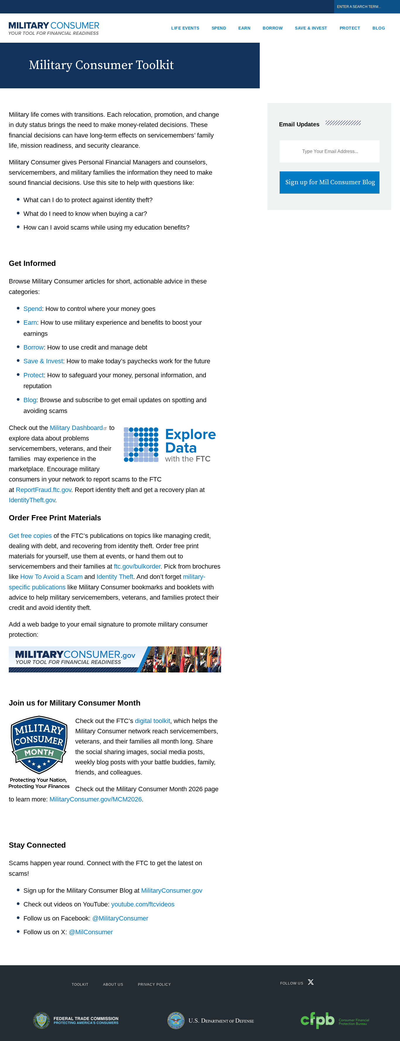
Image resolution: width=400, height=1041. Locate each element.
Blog (378, 28)
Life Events (185, 28)
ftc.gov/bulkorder (137, 566)
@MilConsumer (91, 932)
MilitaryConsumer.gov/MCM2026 (95, 799)
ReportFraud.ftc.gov (43, 489)
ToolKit (80, 985)
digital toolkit (152, 721)
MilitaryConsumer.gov (171, 890)
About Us (113, 985)
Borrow (273, 28)
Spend (219, 28)
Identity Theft (115, 576)
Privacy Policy (154, 985)
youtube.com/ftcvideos (143, 904)
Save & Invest (311, 28)
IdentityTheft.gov (32, 500)
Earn (244, 28)
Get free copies (30, 535)
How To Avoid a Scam (51, 576)
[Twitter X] (309, 983)
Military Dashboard (76, 427)
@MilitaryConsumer (120, 918)
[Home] (57, 28)
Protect (350, 28)
